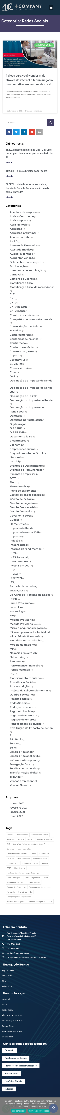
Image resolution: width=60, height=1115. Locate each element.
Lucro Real (16, 607)
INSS (13, 553)
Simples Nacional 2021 (24, 755)
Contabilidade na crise (24, 339)
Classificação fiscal (21, 283)
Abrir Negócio (19, 224)
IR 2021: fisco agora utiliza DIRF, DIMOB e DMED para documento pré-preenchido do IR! (29, 153)
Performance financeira (25, 665)
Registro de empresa (23, 719)
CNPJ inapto (18, 310)
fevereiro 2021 (18, 807)
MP (12, 648)
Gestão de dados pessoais (26, 494)
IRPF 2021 (16, 578)
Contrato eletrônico (22, 347)
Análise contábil (20, 237)
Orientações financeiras (16, 887)
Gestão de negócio (22, 499)
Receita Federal (20, 698)
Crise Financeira (23, 858)
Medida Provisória (21, 619)
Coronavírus (17, 359)
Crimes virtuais (19, 368)
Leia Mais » (10, 104)
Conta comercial (20, 334)
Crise (13, 372)
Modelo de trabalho (22, 644)
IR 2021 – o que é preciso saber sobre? (27, 170)
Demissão (16, 415)
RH (12, 735)
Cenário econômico (44, 839)
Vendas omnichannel (23, 781)
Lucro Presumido (21, 603)
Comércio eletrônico (23, 315)
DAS (12, 376)
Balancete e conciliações (25, 262)
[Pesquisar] (50, 122)
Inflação (15, 540)
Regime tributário (21, 711)
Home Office (18, 524)
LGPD (13, 599)
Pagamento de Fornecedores (40, 887)
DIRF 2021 (16, 428)
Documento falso (21, 436)
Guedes (14, 519)
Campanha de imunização (26, 270)
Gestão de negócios (22, 503)
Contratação (18, 343)
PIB (12, 673)
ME (12, 615)
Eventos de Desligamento (26, 465)
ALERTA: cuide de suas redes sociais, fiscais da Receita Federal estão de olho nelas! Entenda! (28, 188)
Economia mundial (40, 858)
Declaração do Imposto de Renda (31, 400)
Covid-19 (10, 858)
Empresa (44, 863)
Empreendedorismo (23, 449)
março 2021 (17, 803)
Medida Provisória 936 (24, 624)
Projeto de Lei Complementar (29, 690)
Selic (13, 747)
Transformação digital (24, 772)
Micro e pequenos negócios (27, 628)
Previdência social (25, 892)
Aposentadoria (22, 834)
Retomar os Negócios (37, 901)
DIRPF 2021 (17, 432)
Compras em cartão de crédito (19, 849)
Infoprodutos (18, 544)
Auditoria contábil (22, 253)
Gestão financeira (21, 511)
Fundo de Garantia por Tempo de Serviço (23, 873)
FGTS (13, 478)
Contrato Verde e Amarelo (17, 853)
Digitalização (18, 424)
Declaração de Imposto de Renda (31, 380)
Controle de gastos (22, 351)
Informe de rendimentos (25, 548)
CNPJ (13, 302)
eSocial (14, 461)
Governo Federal (20, 515)
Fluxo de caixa (19, 486)
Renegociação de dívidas (25, 723)
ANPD (14, 241)
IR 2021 (14, 573)
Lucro (46, 877)
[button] (51, 7)
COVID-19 (16, 363)
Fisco (13, 482)
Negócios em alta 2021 (24, 653)
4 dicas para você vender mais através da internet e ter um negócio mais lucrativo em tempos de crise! (29, 80)
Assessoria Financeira (23, 245)
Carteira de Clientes (22, 278)
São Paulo (16, 739)
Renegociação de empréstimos (19, 897)
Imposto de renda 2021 (24, 532)
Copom (14, 355)
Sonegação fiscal (20, 764)
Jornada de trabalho (23, 586)
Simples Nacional (21, 751)
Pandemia (16, 661)
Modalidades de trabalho (26, 640)
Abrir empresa (19, 220)
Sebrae (14, 743)
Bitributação (18, 266)
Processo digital (20, 686)
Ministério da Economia (25, 636)
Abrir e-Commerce (22, 216)
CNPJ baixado (18, 306)
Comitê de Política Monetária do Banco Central (31, 844)
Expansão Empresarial (24, 474)
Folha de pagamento (23, 490)
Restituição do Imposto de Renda (31, 728)
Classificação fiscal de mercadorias (32, 287)
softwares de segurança (25, 760)
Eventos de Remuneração (26, 469)
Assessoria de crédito (39, 834)
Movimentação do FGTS (16, 882)
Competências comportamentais (31, 319)
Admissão (16, 228)
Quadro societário (21, 694)
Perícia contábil (20, 669)
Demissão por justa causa (26, 419)
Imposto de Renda (21, 528)
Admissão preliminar (23, 233)
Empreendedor (13, 863)
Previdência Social (21, 682)
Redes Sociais (18, 703)
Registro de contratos (24, 715)
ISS (12, 582)
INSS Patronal (19, 557)
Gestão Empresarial (22, 507)
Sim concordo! (18, 1111)
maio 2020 (16, 816)
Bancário (30, 839)
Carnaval (15, 274)
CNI (12, 298)
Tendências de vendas (24, 768)
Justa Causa (17, 590)
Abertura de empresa (23, 212)
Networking (17, 657)
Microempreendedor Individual (30, 632)
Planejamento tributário (25, 678)
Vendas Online (19, 785)
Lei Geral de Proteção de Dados (30, 594)
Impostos (16, 536)
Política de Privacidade (39, 1111)
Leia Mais (9, 163)
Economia (16, 444)
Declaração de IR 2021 (24, 396)
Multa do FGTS (34, 882)
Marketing (16, 611)
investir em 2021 (20, 565)
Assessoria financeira (15, 839)
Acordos (10, 834)
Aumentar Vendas (21, 257)
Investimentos (19, 561)
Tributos (15, 776)
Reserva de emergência (16, 901)
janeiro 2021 (17, 811)
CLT (12, 294)
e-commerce (18, 440)
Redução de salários (22, 707)
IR (11, 569)
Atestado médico (21, 249)
